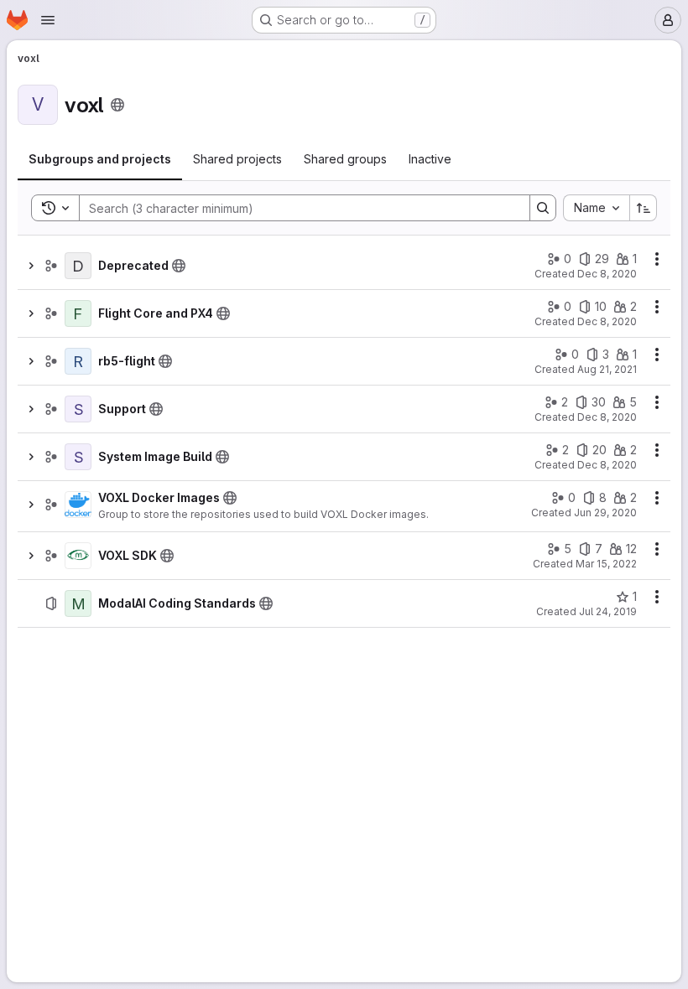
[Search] (542, 207)
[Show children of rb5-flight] (31, 361)
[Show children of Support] (31, 409)
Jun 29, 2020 (605, 512)
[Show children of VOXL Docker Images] (31, 504)
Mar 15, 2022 (606, 563)
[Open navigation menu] (47, 20)
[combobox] (596, 207)
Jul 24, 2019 (608, 611)
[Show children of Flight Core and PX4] (31, 313)
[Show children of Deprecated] (31, 265)
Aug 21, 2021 (607, 369)
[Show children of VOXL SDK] (31, 555)
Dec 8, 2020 (607, 273)
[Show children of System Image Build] (31, 456)
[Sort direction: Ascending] (643, 207)
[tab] (100, 159)
